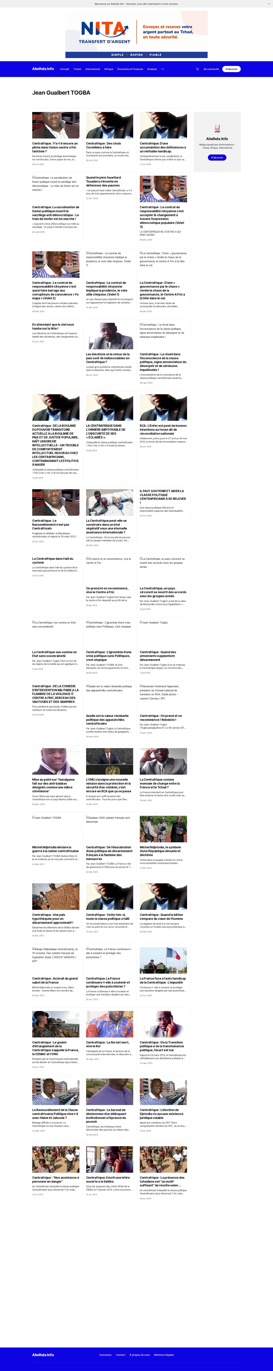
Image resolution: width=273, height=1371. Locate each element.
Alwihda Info (43, 68)
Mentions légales (164, 1354)
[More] (162, 69)
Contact (120, 1354)
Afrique (108, 69)
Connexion (105, 1354)
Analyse (152, 69)
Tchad (77, 69)
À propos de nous (140, 1354)
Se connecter (211, 69)
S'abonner (231, 69)
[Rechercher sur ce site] (197, 69)
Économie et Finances (130, 69)
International (92, 69)
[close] (269, 3)
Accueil (64, 69)
